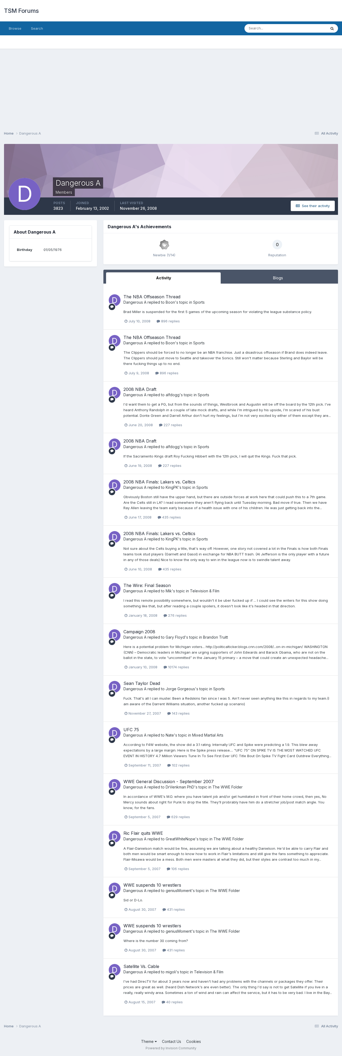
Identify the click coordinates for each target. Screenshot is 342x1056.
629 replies (180, 817)
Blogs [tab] (278, 278)
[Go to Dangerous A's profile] (115, 300)
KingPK (172, 487)
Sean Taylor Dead (141, 683)
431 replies (175, 909)
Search (37, 28)
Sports (199, 302)
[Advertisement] (171, 86)
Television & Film (204, 591)
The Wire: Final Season (147, 585)
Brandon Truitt (215, 637)
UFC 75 (131, 729)
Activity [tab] (163, 278)
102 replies (180, 765)
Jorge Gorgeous (180, 689)
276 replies (177, 615)
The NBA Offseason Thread (151, 296)
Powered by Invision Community (171, 1048)
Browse (15, 28)
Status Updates (307, 28)
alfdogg (173, 394)
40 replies (174, 1002)
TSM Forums (21, 10)
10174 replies (178, 667)
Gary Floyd (175, 637)
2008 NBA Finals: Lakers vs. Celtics (159, 482)
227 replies (172, 425)
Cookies (193, 1041)
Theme (148, 1041)
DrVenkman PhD (180, 787)
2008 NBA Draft (139, 389)
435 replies (171, 517)
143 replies (180, 713)
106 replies (179, 869)
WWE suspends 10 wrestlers (152, 885)
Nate (170, 735)
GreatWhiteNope (180, 839)
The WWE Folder (227, 787)
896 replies (170, 321)
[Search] (332, 28)
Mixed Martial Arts (207, 735)
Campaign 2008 (139, 631)
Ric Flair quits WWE (143, 833)
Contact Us (171, 1041)
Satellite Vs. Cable (141, 966)
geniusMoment (179, 890)
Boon (170, 302)
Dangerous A (134, 302)
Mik (169, 591)
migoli (171, 972)
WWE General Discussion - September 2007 (168, 781)
